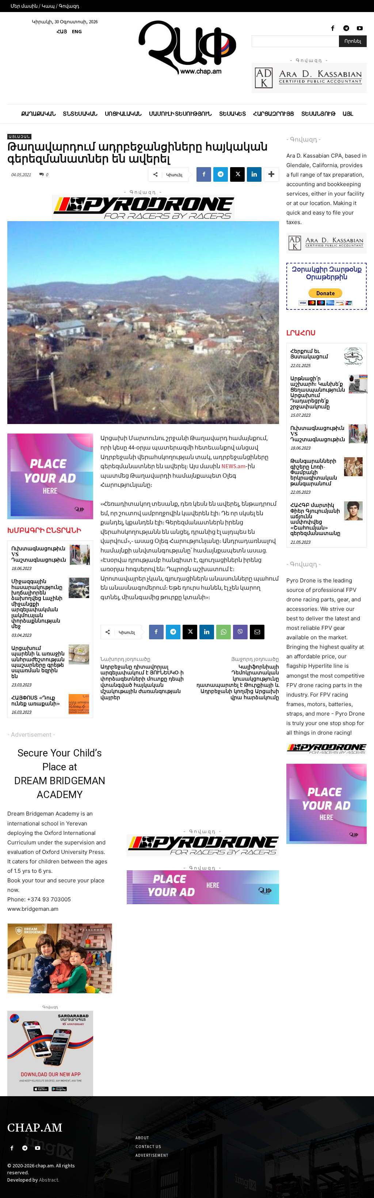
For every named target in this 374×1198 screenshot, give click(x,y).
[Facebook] (332, 29)
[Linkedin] (254, 174)
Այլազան (19, 136)
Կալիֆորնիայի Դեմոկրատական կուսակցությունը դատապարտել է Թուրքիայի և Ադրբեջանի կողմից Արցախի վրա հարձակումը (237, 682)
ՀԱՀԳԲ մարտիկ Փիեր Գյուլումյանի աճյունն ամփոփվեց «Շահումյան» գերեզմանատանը (315, 519)
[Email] (257, 632)
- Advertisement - (31, 734)
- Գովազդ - (303, 139)
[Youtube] (360, 29)
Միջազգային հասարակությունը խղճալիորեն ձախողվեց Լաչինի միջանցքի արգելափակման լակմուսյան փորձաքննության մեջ (36, 604)
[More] (271, 174)
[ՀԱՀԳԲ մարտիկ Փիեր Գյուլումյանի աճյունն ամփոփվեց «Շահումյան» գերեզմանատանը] (353, 510)
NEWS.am (233, 466)
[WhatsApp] (223, 632)
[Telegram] (346, 29)
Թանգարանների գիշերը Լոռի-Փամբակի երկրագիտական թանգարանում (313, 472)
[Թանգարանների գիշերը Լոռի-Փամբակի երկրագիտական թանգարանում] (353, 466)
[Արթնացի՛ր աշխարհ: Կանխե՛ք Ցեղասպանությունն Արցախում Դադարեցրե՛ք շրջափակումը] (358, 384)
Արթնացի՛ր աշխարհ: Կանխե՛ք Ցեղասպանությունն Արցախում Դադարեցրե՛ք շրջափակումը (317, 392)
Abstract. (49, 1179)
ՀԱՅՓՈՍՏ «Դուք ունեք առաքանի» (35, 701)
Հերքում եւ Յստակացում (309, 354)
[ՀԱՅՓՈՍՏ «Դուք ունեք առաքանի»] (79, 704)
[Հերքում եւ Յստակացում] (353, 356)
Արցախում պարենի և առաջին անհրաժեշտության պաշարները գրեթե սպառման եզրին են (38, 662)
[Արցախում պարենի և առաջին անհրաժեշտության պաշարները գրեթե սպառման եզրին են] (79, 654)
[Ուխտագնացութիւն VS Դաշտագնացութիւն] (80, 555)
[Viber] (240, 632)
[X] (237, 174)
